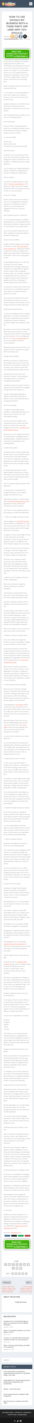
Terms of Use (11, 1414)
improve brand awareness (17, 184)
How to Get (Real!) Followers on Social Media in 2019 (17, 1331)
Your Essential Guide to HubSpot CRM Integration (16, 1395)
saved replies (19, 705)
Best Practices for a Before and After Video (16, 1402)
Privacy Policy (22, 1414)
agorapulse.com (16, 1232)
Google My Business (23, 521)
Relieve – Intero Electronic (12, 1389)
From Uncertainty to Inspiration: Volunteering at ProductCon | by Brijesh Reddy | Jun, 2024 (17, 1373)
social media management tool (17, 501)
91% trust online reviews (19, 338)
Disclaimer (27, 1412)
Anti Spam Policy (7, 1412)
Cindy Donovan (21, 1302)
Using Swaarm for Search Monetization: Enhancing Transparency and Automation (17, 1382)
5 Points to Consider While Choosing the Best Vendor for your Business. (16, 1338)
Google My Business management (14, 944)
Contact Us (18, 1412)
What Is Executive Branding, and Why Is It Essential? (17, 1346)
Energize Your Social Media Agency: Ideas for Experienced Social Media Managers (16, 1323)
